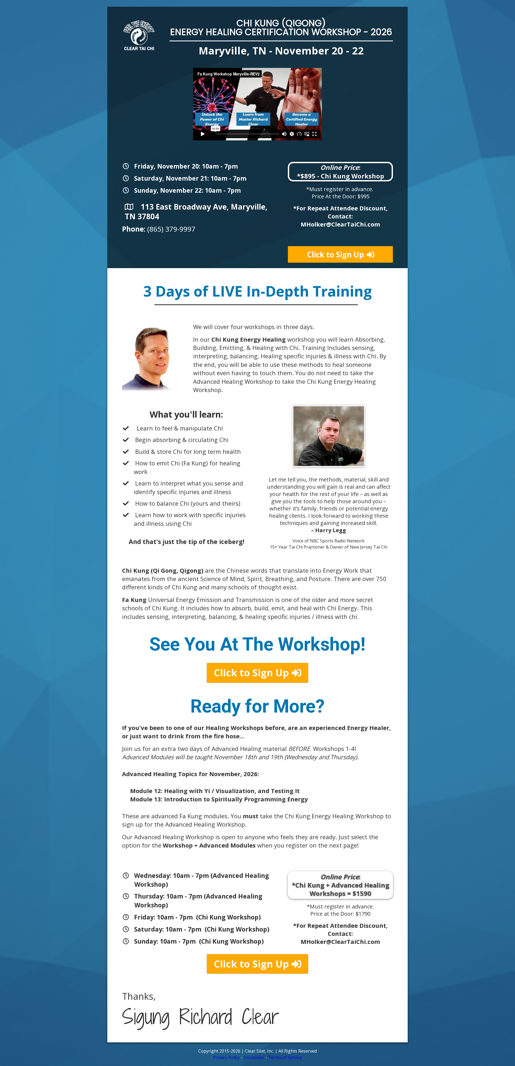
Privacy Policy (226, 1057)
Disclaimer (254, 1057)
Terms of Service (285, 1057)
